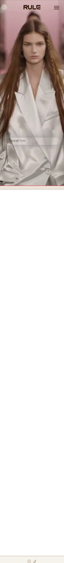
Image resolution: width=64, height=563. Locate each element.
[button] (8, 203)
